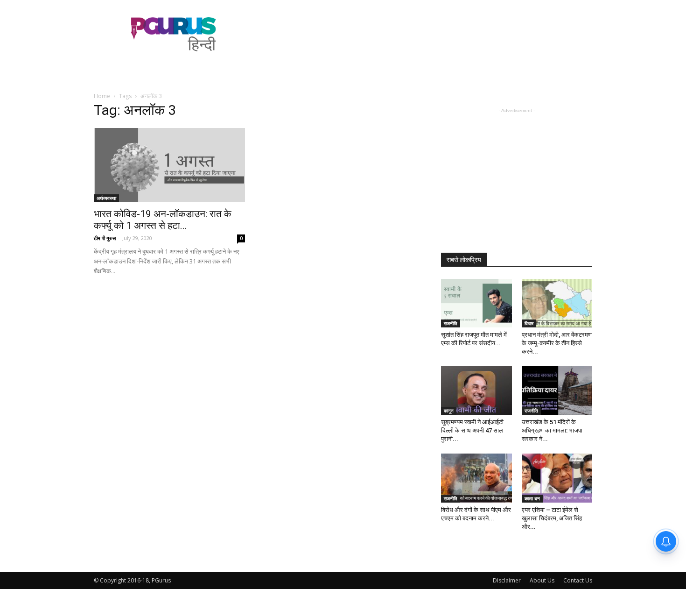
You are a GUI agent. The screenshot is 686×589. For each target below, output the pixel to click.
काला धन (532, 498)
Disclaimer (507, 580)
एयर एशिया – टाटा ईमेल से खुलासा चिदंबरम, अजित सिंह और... (552, 518)
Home (102, 96)
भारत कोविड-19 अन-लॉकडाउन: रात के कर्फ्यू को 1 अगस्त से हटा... (162, 219)
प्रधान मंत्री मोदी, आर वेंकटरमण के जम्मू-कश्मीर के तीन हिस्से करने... (557, 343)
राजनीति (450, 323)
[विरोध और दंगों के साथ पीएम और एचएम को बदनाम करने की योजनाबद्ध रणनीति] (476, 478)
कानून (449, 410)
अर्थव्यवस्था (106, 198)
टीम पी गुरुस (105, 237)
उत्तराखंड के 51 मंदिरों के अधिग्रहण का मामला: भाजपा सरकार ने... (552, 430)
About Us (542, 580)
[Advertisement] (422, 34)
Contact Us (577, 580)
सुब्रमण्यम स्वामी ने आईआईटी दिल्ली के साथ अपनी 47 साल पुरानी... (472, 430)
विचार (529, 323)
